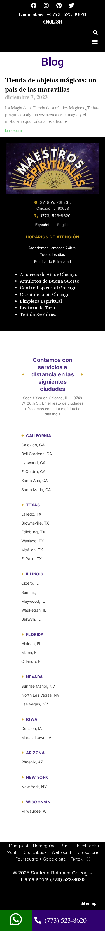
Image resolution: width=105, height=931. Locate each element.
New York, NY (34, 786)
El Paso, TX (31, 558)
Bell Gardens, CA (36, 453)
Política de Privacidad (52, 261)
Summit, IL (31, 592)
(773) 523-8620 (56, 215)
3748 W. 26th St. (55, 202)
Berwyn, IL (31, 619)
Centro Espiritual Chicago (48, 287)
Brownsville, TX (35, 523)
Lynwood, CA (33, 462)
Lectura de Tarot (38, 307)
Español (42, 224)
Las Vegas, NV (34, 704)
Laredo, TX (31, 514)
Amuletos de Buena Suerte (49, 281)
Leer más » (13, 131)
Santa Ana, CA (34, 480)
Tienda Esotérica (39, 314)
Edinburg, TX (33, 532)
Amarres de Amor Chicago (49, 274)
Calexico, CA (33, 444)
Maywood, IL (33, 601)
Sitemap (88, 903)
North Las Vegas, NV (40, 695)
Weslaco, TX (32, 540)
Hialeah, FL (31, 643)
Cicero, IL (30, 583)
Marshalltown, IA (36, 737)
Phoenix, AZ (32, 761)
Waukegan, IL (33, 610)
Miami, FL (30, 652)
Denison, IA (31, 728)
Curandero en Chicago (45, 294)
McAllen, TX (32, 549)
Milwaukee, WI (34, 811)
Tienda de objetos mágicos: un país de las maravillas (50, 84)
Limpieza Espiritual (41, 301)
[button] (95, 32)
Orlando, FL (32, 661)
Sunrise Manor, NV (38, 686)
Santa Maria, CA (36, 489)
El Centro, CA (33, 471)
